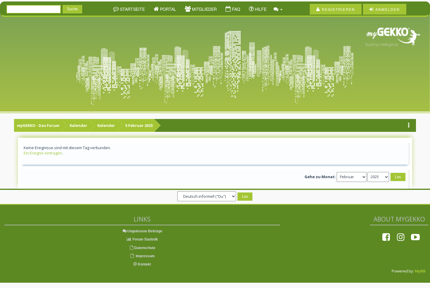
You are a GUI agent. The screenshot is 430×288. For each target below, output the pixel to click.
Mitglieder (204, 9)
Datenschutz (144, 248)
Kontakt (144, 264)
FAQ (235, 9)
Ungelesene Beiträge (144, 231)
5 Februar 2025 (139, 125)
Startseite (132, 9)
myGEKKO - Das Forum (38, 125)
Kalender (78, 125)
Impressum (145, 256)
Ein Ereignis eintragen (43, 153)
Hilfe (260, 9)
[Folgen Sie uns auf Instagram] (401, 237)
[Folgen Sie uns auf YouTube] (415, 237)
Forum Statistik (145, 239)
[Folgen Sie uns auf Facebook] (386, 237)
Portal (167, 9)
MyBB (420, 271)
